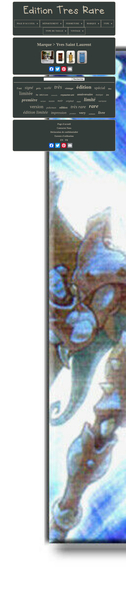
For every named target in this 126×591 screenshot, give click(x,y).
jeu (107, 95)
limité (89, 99)
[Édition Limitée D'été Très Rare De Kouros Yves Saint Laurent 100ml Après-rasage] (82, 57)
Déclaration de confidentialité (64, 132)
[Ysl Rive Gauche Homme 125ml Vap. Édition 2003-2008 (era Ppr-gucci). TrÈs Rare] (47, 57)
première (29, 100)
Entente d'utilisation (64, 136)
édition (83, 87)
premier (73, 113)
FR (66, 140)
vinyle (79, 101)
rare (93, 106)
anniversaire (85, 94)
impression (59, 113)
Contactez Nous (64, 128)
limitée (26, 93)
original (70, 101)
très (58, 87)
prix (38, 88)
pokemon (51, 107)
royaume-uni (67, 95)
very (82, 113)
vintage (69, 88)
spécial (99, 88)
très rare (78, 106)
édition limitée (35, 112)
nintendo (54, 95)
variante (102, 101)
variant (43, 101)
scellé (47, 88)
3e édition (42, 95)
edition (63, 107)
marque (99, 94)
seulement (92, 114)
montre (52, 101)
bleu (109, 89)
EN (61, 140)
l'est (19, 88)
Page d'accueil (64, 124)
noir (60, 100)
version (36, 106)
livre (101, 113)
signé (29, 87)
